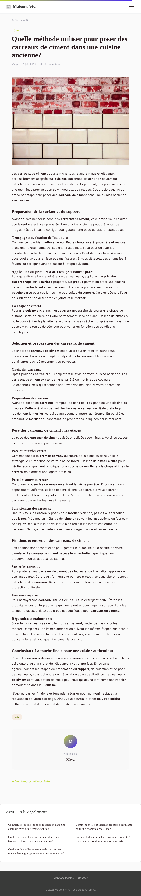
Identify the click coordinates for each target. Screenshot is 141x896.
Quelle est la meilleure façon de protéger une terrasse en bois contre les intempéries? (34, 838)
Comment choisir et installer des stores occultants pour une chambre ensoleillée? (104, 826)
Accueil (16, 19)
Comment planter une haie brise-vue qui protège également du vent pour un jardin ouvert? (103, 838)
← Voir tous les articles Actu (31, 781)
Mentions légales (63, 877)
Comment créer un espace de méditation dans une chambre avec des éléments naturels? (36, 826)
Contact (83, 877)
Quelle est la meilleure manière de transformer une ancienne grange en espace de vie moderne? (36, 851)
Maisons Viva (22, 6)
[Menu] (131, 7)
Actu (26, 19)
